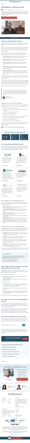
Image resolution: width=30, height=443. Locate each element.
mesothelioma (9, 75)
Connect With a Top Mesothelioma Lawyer (8, 17)
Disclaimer (9, 414)
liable (17, 82)
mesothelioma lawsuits (15, 77)
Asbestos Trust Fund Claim (7, 283)
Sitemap (9, 416)
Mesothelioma (4, 399)
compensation (7, 221)
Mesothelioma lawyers (5, 157)
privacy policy (9, 432)
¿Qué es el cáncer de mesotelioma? (20, 406)
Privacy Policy (4, 416)
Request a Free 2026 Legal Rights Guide (21, 379)
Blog (2, 403)
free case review (23, 85)
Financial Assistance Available (17, 438)
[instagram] (13, 424)
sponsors (20, 432)
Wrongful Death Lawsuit (6, 278)
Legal (3, 4)
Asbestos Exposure (4, 400)
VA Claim (4, 288)
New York (4, 240)
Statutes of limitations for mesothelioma (7, 308)
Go (23, 325)
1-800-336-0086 (17, 411)
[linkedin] (15, 424)
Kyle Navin (15, 9)
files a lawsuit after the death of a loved (21, 278)
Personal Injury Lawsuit (6, 276)
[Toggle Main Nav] (2, 1)
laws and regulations (19, 329)
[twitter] (16, 424)
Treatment (9, 399)
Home (2, 4)
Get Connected (4, 165)
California (20, 232)
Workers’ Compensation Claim (7, 291)
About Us (9, 402)
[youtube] (18, 424)
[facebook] (11, 424)
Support (9, 400)
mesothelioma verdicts (21, 221)
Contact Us (9, 403)
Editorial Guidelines (4, 414)
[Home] (15, 394)
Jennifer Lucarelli (7, 9)
